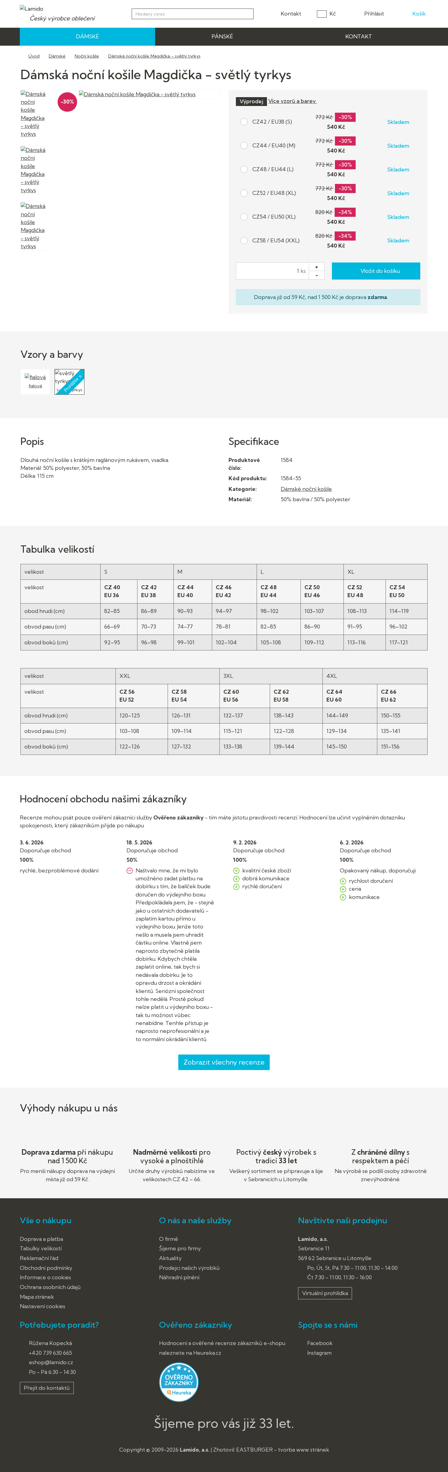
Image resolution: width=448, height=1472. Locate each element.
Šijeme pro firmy (180, 1248)
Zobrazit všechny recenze (224, 1062)
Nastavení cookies (42, 1306)
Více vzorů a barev (292, 101)
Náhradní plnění (179, 1277)
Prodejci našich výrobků (189, 1268)
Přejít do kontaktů (47, 1388)
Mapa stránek (37, 1297)
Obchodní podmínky (46, 1268)
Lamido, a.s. (194, 1449)
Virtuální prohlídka (325, 1293)
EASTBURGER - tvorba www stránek (282, 1449)
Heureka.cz (207, 1353)
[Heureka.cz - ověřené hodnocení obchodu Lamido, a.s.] (179, 1382)
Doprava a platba (41, 1239)
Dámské (57, 56)
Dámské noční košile (306, 489)
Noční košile (87, 56)
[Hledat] (248, 13)
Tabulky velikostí (41, 1248)
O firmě (168, 1239)
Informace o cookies (45, 1277)
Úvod (34, 56)
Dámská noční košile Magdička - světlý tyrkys (154, 56)
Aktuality (170, 1258)
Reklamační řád (39, 1258)
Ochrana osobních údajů (50, 1287)
